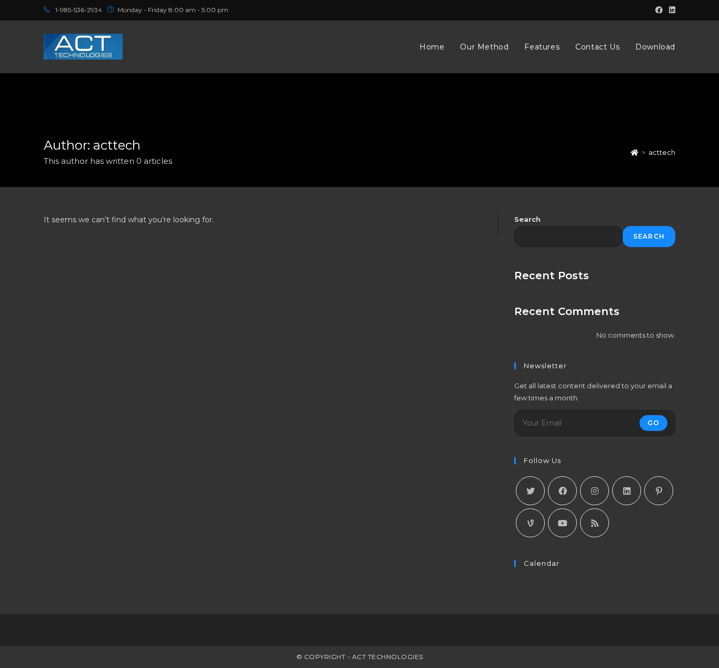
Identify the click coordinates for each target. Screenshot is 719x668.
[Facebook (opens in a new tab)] (659, 10)
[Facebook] (562, 490)
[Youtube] (562, 522)
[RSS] (594, 522)
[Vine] (530, 522)
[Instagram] (594, 490)
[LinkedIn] (626, 490)
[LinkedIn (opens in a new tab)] (670, 10)
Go (653, 423)
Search (527, 219)
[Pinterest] (658, 490)
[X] (530, 490)
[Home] (634, 152)
